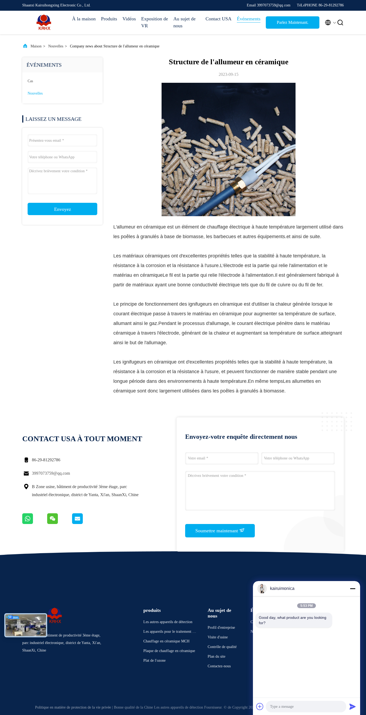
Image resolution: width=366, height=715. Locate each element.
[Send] (352, 706)
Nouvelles (55, 46)
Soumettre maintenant (217, 530)
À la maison (84, 18)
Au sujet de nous (184, 22)
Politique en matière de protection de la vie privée (73, 707)
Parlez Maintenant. (292, 22)
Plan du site (216, 656)
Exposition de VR (154, 22)
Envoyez (62, 209)
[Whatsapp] (34, 523)
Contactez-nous (219, 666)
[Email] (84, 523)
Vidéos (129, 18)
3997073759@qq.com (51, 473)
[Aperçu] (43, 22)
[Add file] (260, 706)
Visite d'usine (218, 637)
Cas (30, 81)
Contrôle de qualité (222, 647)
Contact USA (218, 18)
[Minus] (352, 588)
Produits (109, 18)
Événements (248, 18)
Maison (36, 46)
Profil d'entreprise (221, 628)
